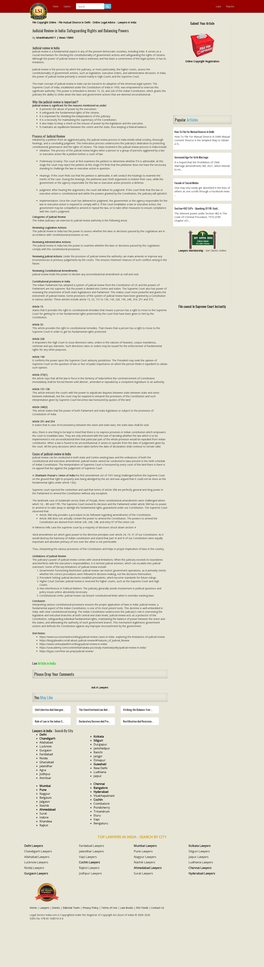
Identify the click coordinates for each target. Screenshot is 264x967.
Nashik (44, 806)
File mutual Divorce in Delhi (74, 22)
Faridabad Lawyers (91, 846)
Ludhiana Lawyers (201, 862)
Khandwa (46, 821)
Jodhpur (45, 774)
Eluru (97, 815)
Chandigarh (47, 738)
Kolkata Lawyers (200, 846)
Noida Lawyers (34, 868)
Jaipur (98, 776)
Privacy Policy (90, 907)
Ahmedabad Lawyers (148, 868)
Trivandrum (102, 811)
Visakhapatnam (104, 796)
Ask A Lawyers (99, 687)
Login (218, 6)
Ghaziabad (47, 762)
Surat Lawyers (143, 873)
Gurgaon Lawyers (36, 873)
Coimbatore (102, 804)
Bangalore (101, 788)
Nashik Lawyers (144, 862)
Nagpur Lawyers (145, 857)
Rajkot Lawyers (89, 868)
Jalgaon (45, 802)
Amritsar (45, 778)
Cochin (98, 800)
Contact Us (157, 907)
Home (55, 6)
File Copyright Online (44, 22)
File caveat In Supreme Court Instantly (202, 306)
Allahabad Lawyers (36, 857)
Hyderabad (101, 792)
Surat (43, 813)
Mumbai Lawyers (145, 846)
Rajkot (44, 825)
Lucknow (46, 746)
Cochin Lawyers (89, 862)
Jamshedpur (102, 748)
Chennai (99, 784)
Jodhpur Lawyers (90, 873)
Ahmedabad (47, 809)
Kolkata (99, 736)
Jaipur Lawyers (199, 857)
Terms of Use (109, 907)
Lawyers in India (127, 22)
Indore (44, 817)
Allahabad (46, 742)
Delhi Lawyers (33, 846)
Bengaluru (101, 823)
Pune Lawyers (143, 851)
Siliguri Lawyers (199, 851)
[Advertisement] (202, 89)
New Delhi (100, 768)
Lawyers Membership (190, 250)
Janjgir (98, 756)
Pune (43, 790)
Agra (43, 770)
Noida (44, 758)
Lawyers (44, 907)
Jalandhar (46, 766)
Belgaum (46, 798)
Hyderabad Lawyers (202, 873)
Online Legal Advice (104, 22)
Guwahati (100, 764)
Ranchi (98, 752)
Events (56, 907)
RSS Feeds (142, 907)
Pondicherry (102, 807)
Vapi (96, 819)
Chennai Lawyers (200, 868)
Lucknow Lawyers (36, 862)
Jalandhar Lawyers (91, 851)
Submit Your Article (202, 23)
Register (230, 6)
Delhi (43, 734)
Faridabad (46, 754)
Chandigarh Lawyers (38, 851)
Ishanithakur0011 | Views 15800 (54, 37)
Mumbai (45, 786)
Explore (67, 6)
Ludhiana (100, 772)
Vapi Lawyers (88, 857)
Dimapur (99, 760)
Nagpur (45, 794)
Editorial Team (71, 907)
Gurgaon (46, 750)
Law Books (126, 907)
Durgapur (100, 744)
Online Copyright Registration (202, 61)
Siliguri (98, 740)
